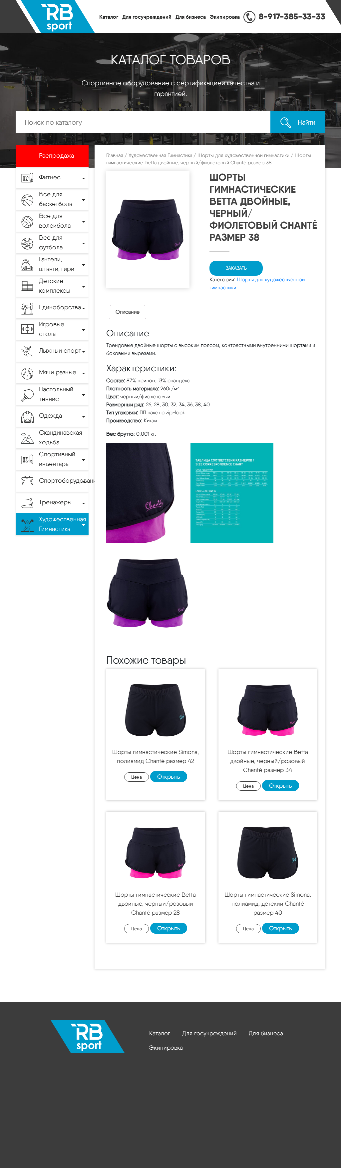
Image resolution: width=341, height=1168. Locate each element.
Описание (128, 312)
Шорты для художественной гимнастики (243, 155)
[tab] (127, 312)
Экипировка (225, 16)
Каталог (108, 16)
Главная (114, 155)
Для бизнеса (190, 16)
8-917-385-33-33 (292, 16)
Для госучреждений (146, 16)
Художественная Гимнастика (160, 155)
